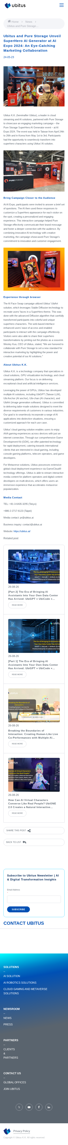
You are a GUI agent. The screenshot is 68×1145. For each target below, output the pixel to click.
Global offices (14, 1082)
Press (8, 1024)
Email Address (13, 891)
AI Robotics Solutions (19, 982)
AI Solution (11, 976)
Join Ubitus (11, 1089)
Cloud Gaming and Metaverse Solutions (25, 991)
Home (15, 21)
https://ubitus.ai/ (22, 531)
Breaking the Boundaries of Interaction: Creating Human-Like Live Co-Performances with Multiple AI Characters (33, 734)
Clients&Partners (10, 1053)
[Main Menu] (61, 5)
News (29, 21)
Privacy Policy (21, 1131)
